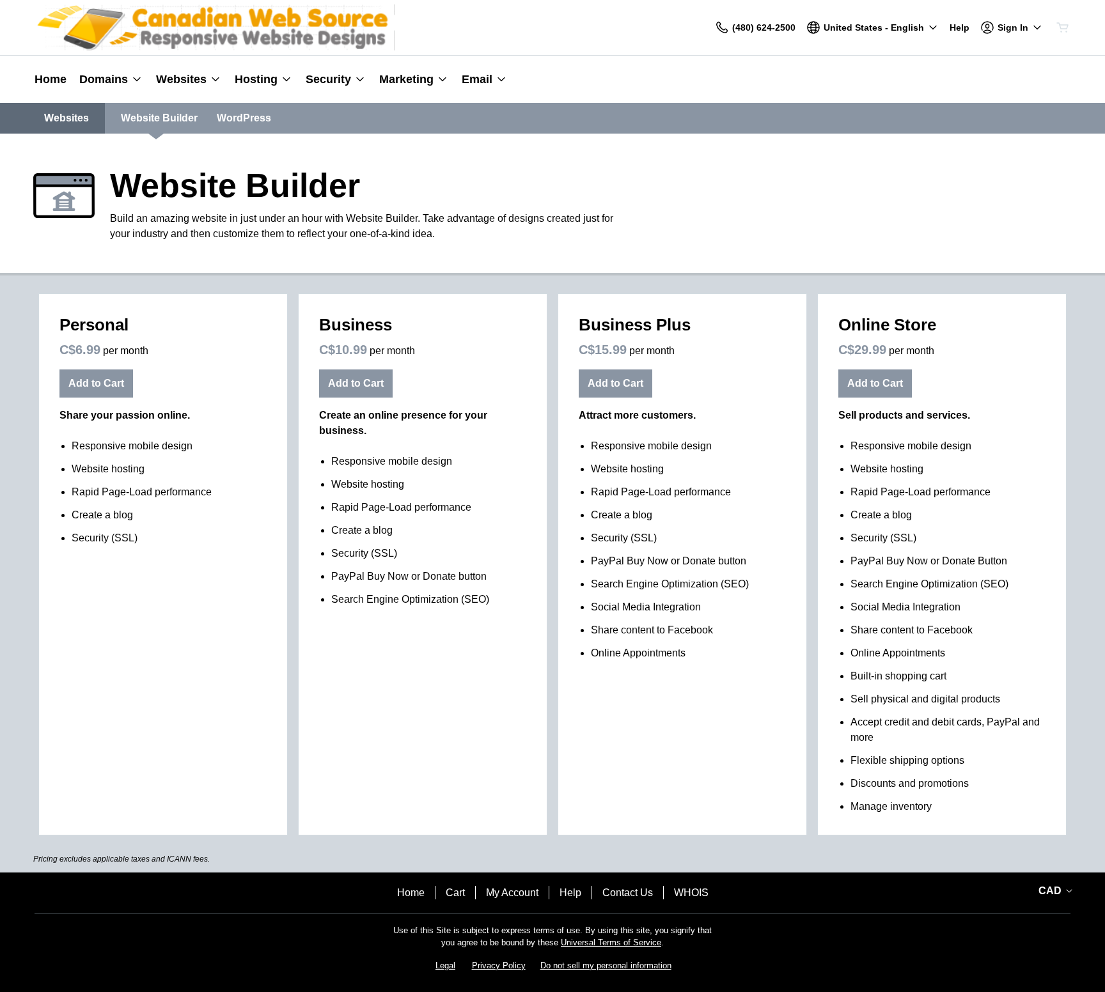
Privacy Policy (499, 965)
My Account (512, 892)
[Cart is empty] (1063, 27)
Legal (445, 965)
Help (570, 892)
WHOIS (691, 892)
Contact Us (627, 892)
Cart (455, 892)
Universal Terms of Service (611, 942)
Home (411, 892)
